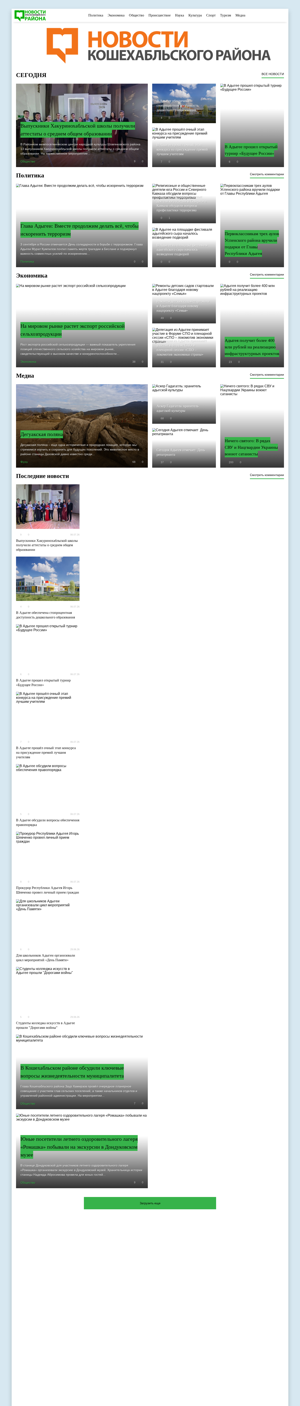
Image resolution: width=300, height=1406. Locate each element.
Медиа (240, 15)
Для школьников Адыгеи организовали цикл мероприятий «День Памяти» (45, 958)
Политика (95, 15)
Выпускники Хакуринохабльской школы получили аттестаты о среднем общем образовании (47, 545)
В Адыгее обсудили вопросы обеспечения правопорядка (47, 822)
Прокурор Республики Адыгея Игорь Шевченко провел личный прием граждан (47, 890)
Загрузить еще (150, 1203)
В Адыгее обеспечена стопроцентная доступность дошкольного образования (45, 615)
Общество (136, 15)
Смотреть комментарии (267, 174)
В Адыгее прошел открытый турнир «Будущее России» (43, 682)
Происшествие (159, 15)
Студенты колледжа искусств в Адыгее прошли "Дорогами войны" (45, 1025)
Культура (195, 15)
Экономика (116, 15)
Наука (179, 15)
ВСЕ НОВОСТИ (273, 74)
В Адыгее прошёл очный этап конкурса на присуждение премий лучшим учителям (46, 752)
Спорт (211, 15)
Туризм (225, 15)
